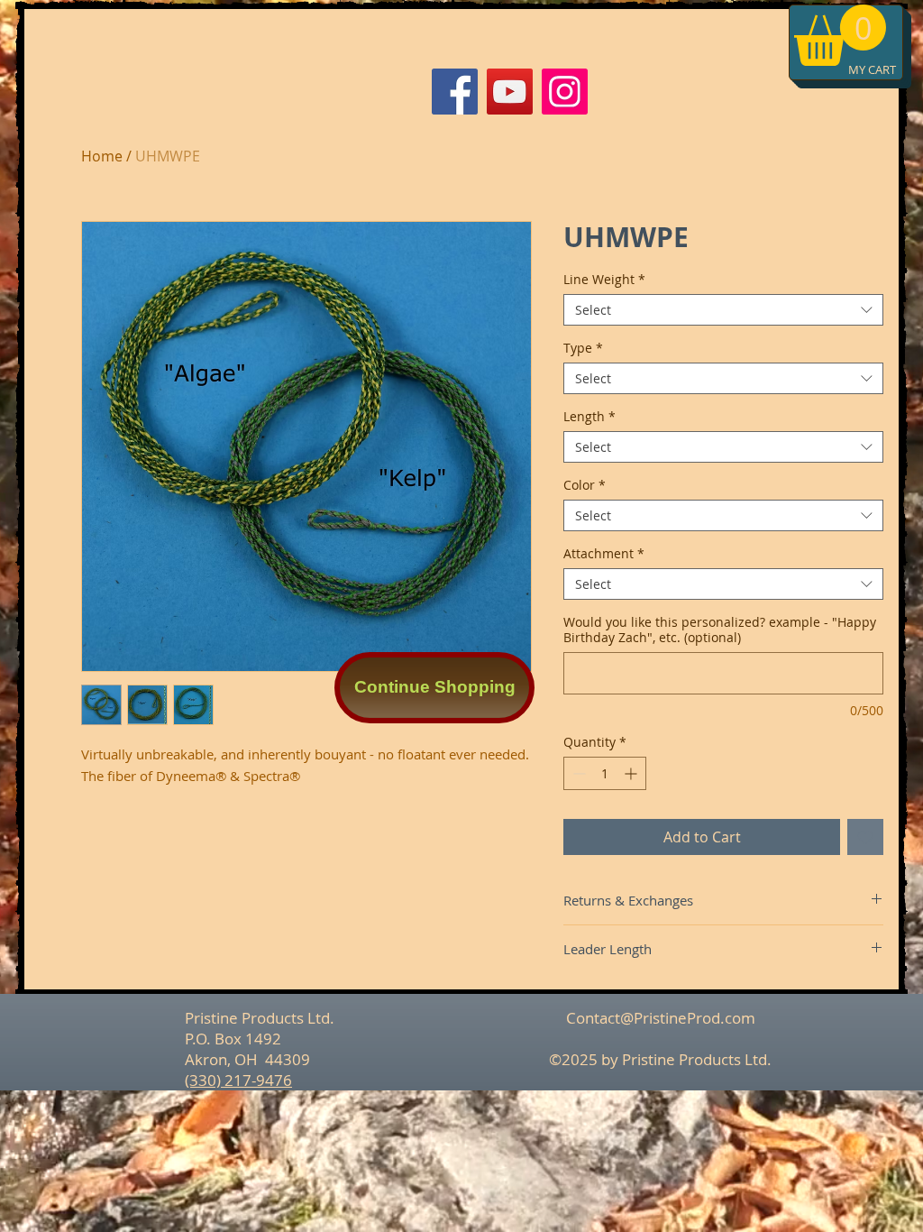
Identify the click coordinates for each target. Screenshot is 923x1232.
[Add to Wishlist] (865, 837)
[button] (840, 35)
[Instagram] (565, 92)
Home (102, 156)
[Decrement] (577, 773)
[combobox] (723, 310)
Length (589, 416)
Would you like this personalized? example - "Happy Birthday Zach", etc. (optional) (719, 629)
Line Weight (604, 279)
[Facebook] (455, 92)
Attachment (603, 553)
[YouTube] (510, 92)
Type (583, 347)
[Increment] (632, 773)
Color (584, 484)
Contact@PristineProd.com (660, 1017)
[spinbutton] (605, 773)
